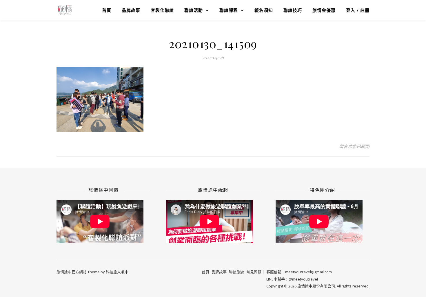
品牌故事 (131, 10)
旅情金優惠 (324, 10)
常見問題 (253, 271)
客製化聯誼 (162, 10)
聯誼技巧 (292, 10)
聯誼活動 (193, 10)
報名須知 (263, 10)
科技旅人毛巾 (117, 271)
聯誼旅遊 (236, 271)
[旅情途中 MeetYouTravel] (65, 10)
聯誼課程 (228, 10)
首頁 (106, 10)
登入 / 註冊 (357, 10)
